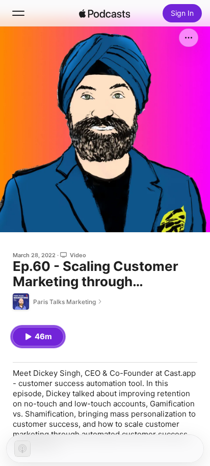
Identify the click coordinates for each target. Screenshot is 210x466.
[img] (104, 13)
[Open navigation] (18, 13)
